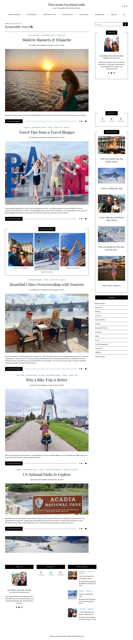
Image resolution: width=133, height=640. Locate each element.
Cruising (18, 470)
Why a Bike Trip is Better (47, 379)
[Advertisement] (111, 95)
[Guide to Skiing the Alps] (111, 176)
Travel (50, 127)
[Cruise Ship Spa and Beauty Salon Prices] (111, 204)
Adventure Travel (67, 14)
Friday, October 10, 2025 (56, 290)
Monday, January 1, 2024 (88, 619)
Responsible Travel (48, 35)
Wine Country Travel (49, 14)
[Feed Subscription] (31, 27)
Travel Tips (61, 35)
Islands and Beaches (14, 14)
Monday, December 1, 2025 (56, 137)
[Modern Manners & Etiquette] (47, 80)
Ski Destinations (32, 14)
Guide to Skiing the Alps (112, 188)
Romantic (98, 332)
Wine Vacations (100, 356)
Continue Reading (13, 121)
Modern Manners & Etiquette (46, 39)
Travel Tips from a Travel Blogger (47, 132)
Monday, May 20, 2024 (56, 479)
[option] (21, 251)
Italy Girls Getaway (111, 285)
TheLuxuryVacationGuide (66, 4)
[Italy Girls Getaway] (111, 268)
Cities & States (83, 14)
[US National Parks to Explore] (46, 499)
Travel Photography (53, 470)
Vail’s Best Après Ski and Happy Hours (111, 160)
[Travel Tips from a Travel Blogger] (47, 173)
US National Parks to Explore (47, 474)
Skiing (97, 336)
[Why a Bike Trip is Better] (47, 420)
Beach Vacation (100, 303)
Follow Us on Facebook (72, 268)
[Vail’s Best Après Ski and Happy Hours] (111, 145)
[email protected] (111, 69)
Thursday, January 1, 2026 (56, 45)
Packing (27, 127)
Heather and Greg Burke (38, 45)
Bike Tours (20, 375)
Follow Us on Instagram (21, 268)
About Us (114, 14)
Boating (97, 311)
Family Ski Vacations (47, 272)
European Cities (99, 14)
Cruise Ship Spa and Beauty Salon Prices (111, 218)
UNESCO (67, 127)
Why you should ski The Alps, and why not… (111, 248)
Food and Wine (33, 35)
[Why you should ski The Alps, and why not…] (111, 234)
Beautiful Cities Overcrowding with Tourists (47, 284)
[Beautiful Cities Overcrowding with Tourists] (47, 323)
